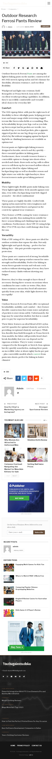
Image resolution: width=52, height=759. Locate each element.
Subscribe (39, 532)
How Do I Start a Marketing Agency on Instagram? (14, 409)
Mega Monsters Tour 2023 (12, 707)
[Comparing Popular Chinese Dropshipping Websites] (9, 590)
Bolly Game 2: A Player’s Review (28, 610)
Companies (45, 26)
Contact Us (37, 745)
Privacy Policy (23, 745)
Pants (30, 74)
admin (15, 546)
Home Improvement (8, 688)
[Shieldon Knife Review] (37, 431)
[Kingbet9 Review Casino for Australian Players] (9, 602)
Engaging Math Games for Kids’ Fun (30, 564)
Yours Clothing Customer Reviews (15, 735)
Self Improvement (8, 704)
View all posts (18, 550)
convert (37, 354)
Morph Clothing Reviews (11, 700)
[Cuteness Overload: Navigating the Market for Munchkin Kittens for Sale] (14, 455)
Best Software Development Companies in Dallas (21, 728)
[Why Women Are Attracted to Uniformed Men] (14, 431)
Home (13, 745)
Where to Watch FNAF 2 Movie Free (30, 576)
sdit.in (31, 755)
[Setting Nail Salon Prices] (37, 455)
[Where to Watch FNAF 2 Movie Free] (9, 579)
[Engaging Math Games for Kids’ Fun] (9, 567)
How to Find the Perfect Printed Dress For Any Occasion (24, 721)
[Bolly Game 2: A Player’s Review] (9, 613)
